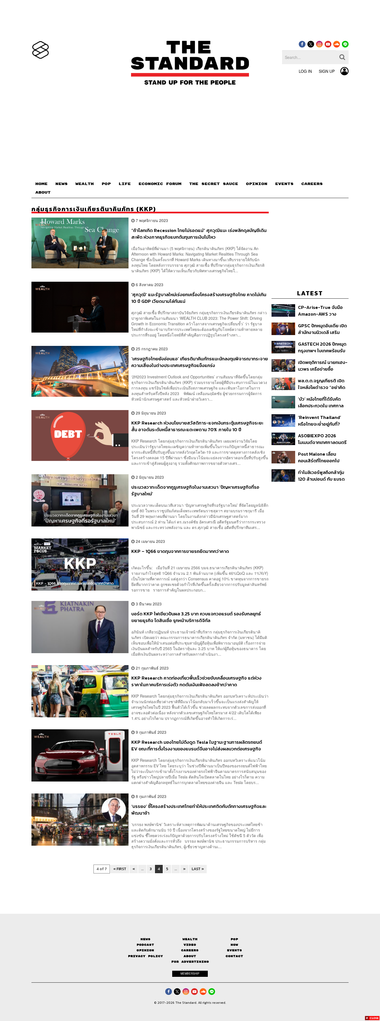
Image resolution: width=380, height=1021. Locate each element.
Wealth (190, 939)
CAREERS (312, 184)
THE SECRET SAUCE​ (213, 184)
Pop (234, 939)
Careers (190, 950)
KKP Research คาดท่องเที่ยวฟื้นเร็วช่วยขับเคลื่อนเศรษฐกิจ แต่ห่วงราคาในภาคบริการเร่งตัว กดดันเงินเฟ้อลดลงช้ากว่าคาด (196, 681)
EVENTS (284, 184)
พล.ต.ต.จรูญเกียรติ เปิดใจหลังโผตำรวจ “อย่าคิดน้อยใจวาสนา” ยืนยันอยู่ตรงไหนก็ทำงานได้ (321, 384)
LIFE (125, 184)
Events (234, 950)
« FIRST (119, 869)
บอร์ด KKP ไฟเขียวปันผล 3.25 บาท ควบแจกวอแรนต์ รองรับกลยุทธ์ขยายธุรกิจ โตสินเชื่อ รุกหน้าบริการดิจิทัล (196, 617)
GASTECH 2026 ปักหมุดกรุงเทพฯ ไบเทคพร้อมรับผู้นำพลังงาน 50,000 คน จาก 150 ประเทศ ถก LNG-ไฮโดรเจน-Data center (322, 347)
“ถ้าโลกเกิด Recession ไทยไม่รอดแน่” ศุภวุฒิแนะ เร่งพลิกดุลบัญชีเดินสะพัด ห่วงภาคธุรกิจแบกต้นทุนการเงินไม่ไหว (199, 233)
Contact (234, 956)
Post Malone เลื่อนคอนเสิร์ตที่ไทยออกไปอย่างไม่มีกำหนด (318, 457)
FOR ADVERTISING (190, 961)
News (145, 939)
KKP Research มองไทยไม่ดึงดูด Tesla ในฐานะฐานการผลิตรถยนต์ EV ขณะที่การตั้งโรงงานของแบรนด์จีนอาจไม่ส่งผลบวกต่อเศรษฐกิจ (196, 745)
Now (234, 944)
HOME (41, 184)
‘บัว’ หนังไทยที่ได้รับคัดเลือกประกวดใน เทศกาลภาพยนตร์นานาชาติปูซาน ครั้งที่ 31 (322, 402)
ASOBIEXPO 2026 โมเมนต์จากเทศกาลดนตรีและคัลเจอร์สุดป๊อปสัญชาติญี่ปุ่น (322, 439)
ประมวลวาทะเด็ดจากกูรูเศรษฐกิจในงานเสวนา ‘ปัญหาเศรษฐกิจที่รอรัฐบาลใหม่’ (195, 490)
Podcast (145, 944)
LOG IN (305, 71)
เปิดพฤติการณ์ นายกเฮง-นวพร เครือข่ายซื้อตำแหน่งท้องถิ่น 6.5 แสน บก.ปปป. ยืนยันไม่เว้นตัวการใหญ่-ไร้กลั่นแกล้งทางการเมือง (322, 365)
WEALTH (84, 184)
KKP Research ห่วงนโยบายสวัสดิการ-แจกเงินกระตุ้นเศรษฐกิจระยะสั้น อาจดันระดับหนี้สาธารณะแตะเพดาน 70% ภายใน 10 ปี (197, 426)
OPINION (256, 184)
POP (106, 184)
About (190, 956)
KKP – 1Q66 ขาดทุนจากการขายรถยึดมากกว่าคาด (180, 551)
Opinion (145, 950)
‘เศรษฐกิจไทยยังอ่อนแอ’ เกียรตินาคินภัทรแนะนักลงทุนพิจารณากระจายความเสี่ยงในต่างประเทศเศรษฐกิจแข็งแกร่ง (199, 362)
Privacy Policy (145, 956)
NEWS (61, 184)
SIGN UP (327, 71)
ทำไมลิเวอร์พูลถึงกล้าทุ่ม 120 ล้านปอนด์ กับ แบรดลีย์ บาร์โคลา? (321, 475)
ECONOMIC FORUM (160, 184)
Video (190, 944)
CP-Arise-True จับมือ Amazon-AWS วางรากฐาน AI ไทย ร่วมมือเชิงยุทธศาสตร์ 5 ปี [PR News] (321, 310)
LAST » (198, 869)
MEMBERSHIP (190, 973)
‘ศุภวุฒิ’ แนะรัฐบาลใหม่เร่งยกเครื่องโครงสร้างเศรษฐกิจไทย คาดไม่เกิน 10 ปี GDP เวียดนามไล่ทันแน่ (198, 297)
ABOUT (43, 192)
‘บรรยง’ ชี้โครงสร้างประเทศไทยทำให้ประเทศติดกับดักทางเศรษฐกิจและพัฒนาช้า (199, 809)
